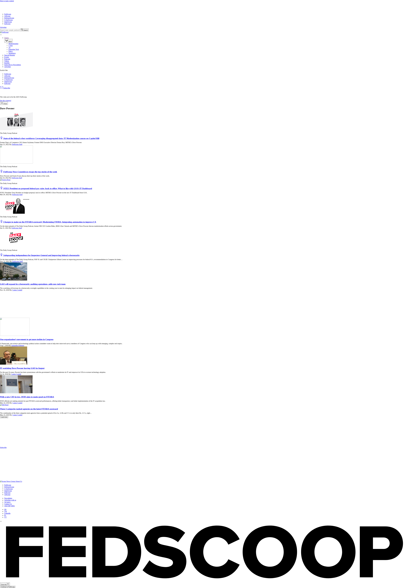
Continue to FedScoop (8, 587)
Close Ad (4, 584)
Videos (6, 61)
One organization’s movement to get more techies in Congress (26, 339)
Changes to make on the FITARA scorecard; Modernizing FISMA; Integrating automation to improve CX (49, 222)
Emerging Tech (14, 49)
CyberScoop (8, 20)
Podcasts (7, 59)
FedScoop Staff (17, 144)
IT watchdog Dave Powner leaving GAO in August (22, 368)
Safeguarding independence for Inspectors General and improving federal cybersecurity (41, 255)
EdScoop (7, 24)
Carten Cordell (17, 290)
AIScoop (7, 16)
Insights (6, 63)
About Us (18, 481)
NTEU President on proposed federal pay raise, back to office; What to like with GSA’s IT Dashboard (47, 188)
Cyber (11, 45)
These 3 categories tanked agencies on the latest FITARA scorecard (29, 409)
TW (5, 511)
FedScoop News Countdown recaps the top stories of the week (30, 172)
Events (6, 57)
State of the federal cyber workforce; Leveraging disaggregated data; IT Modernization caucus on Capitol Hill (51, 138)
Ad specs (7, 502)
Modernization (13, 44)
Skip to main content (7, 1)
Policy (11, 51)
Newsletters (8, 498)
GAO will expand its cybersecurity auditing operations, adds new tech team (33, 284)
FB (5, 509)
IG (5, 515)
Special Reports (9, 55)
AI (9, 47)
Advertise (3, 27)
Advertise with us (10, 500)
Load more (4, 417)
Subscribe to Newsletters (12, 65)
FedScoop (7, 14)
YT (5, 517)
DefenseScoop (9, 18)
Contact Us (8, 504)
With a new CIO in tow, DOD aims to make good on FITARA (27, 397)
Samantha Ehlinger (17, 345)
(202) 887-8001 (9, 506)
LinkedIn (7, 513)
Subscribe (6, 88)
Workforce (12, 53)
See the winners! (5, 100)
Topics (6, 38)
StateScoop (8, 22)
